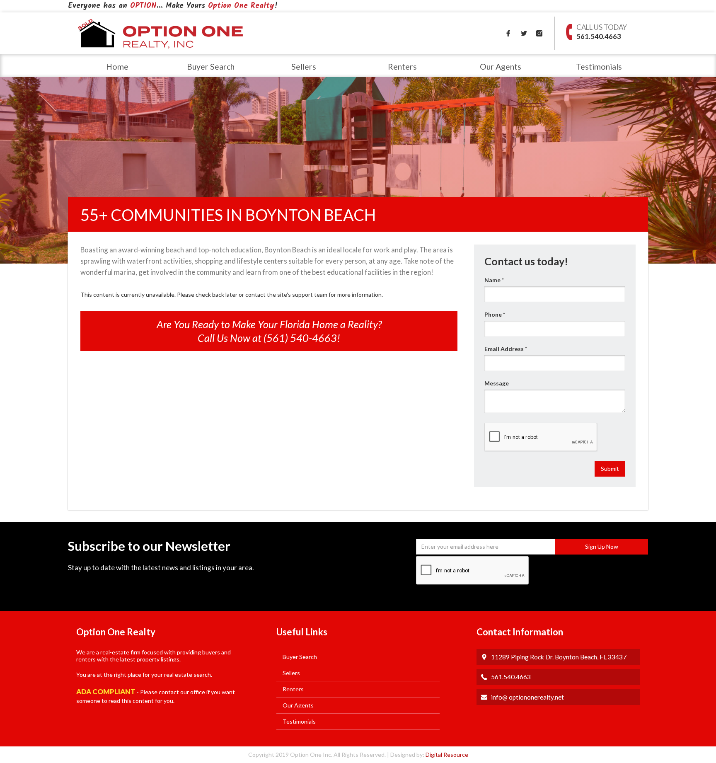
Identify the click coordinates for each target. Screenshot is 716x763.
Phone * (494, 314)
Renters (402, 66)
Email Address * (505, 348)
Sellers (303, 66)
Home (117, 66)
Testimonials (599, 66)
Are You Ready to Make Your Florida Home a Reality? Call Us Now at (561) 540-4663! (269, 331)
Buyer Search (211, 66)
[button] (210, 65)
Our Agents (500, 66)
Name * (494, 279)
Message (496, 383)
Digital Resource (446, 754)
